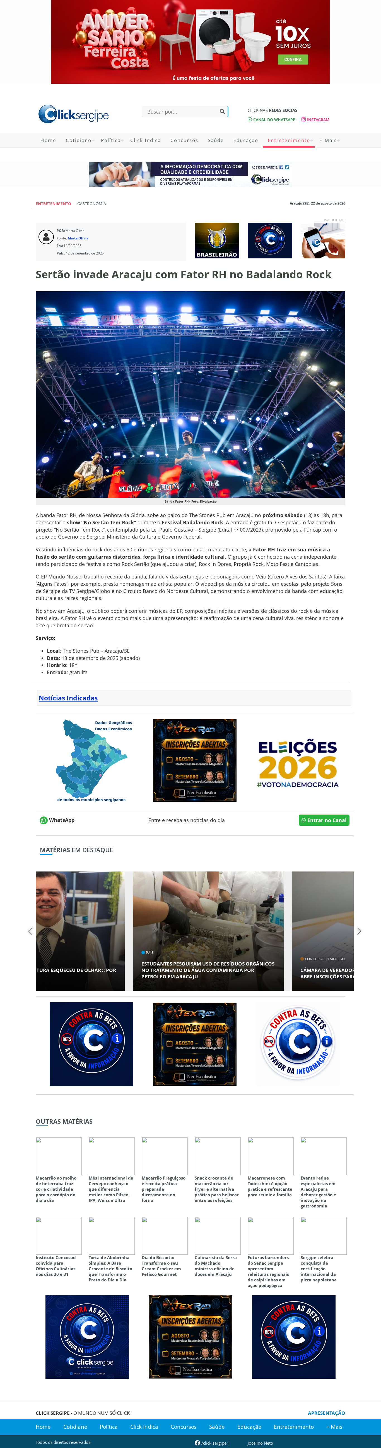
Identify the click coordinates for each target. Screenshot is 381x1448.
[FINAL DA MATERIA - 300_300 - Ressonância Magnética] (195, 759)
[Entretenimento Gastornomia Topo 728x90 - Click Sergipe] (190, 174)
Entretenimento (289, 140)
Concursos (184, 140)
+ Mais (328, 140)
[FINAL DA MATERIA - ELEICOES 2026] (298, 759)
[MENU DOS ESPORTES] (217, 240)
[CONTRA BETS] (91, 1043)
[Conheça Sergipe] (91, 759)
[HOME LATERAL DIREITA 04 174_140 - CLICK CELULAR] (323, 240)
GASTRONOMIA (91, 203)
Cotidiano (78, 140)
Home (48, 140)
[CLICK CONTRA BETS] (270, 240)
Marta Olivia (78, 238)
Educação (245, 140)
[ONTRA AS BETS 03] (87, 1336)
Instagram (317, 119)
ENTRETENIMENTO (54, 203)
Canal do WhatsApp (273, 119)
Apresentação (326, 1413)
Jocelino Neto (260, 1443)
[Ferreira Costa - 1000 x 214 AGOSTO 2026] (190, 42)
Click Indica (145, 140)
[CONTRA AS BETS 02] (298, 1043)
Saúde (216, 140)
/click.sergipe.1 (215, 1443)
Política (111, 140)
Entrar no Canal (326, 820)
